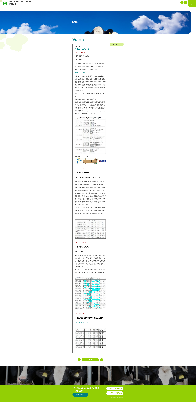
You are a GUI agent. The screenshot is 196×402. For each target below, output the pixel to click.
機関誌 (16, 7)
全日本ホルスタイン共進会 (52, 7)
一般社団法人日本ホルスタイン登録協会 (86, 388)
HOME (6, 7)
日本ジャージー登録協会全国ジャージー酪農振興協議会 (115, 393)
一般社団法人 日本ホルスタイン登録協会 (19, 3)
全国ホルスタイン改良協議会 (114, 388)
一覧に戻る (90, 359)
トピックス (11, 7)
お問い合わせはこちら (79, 394)
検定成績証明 (39, 7)
